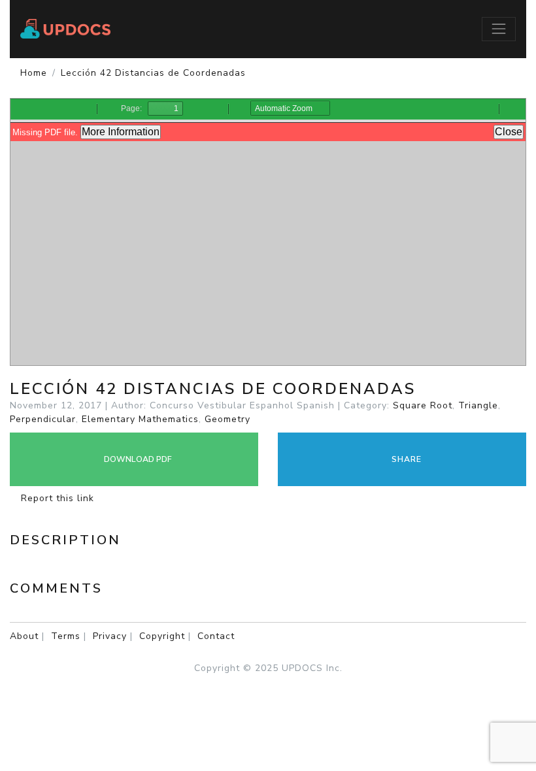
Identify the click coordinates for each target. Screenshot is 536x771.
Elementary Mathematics (140, 419)
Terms (65, 636)
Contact (216, 636)
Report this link (56, 498)
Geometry (227, 419)
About (24, 636)
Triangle (478, 405)
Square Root (422, 405)
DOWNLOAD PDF (137, 459)
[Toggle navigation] (499, 29)
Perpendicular (43, 419)
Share (405, 459)
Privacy (110, 636)
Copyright (162, 636)
